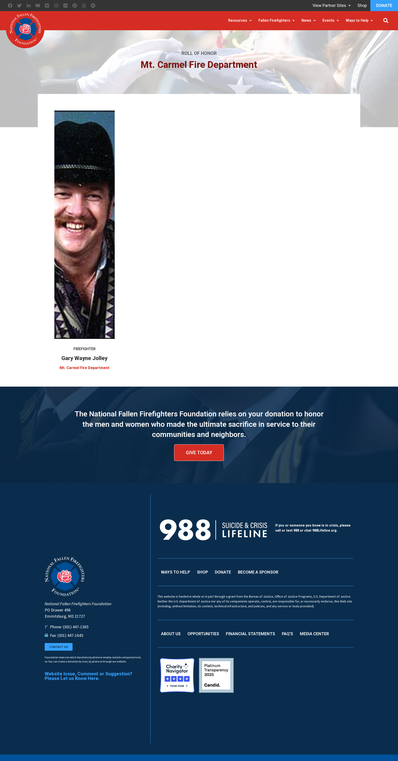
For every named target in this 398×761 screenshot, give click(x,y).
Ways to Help (357, 20)
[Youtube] (37, 5)
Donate (384, 5)
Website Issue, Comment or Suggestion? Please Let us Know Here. (88, 676)
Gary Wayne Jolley (84, 358)
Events (328, 20)
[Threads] (83, 5)
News (306, 20)
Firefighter (84, 349)
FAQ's (287, 633)
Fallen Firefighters (274, 20)
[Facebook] (10, 5)
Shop (362, 5)
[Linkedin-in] (28, 5)
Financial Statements (250, 633)
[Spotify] (93, 5)
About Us (171, 633)
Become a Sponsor (258, 572)
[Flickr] (65, 5)
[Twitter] (19, 5)
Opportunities (203, 633)
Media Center (314, 633)
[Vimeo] (47, 5)
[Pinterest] (74, 5)
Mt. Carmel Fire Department (84, 368)
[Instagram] (56, 5)
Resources (237, 20)
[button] (385, 20)
